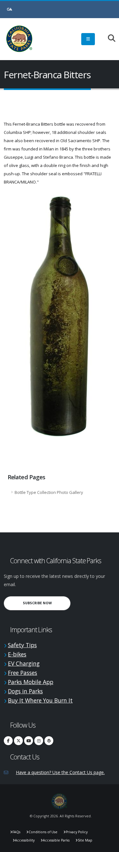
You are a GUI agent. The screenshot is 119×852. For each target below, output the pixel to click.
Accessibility (25, 840)
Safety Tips (22, 645)
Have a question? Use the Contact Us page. (60, 772)
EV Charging (24, 663)
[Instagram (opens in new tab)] (38, 740)
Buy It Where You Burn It (40, 700)
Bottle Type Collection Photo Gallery (49, 492)
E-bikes (17, 654)
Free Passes (22, 672)
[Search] (108, 38)
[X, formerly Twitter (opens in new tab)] (18, 740)
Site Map (85, 840)
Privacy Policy (77, 832)
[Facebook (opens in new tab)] (8, 740)
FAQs (16, 832)
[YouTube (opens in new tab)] (28, 740)
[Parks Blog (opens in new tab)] (48, 740)
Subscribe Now (46, 602)
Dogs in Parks (25, 691)
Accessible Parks (56, 840)
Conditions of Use (43, 832)
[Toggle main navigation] (88, 39)
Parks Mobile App (30, 682)
